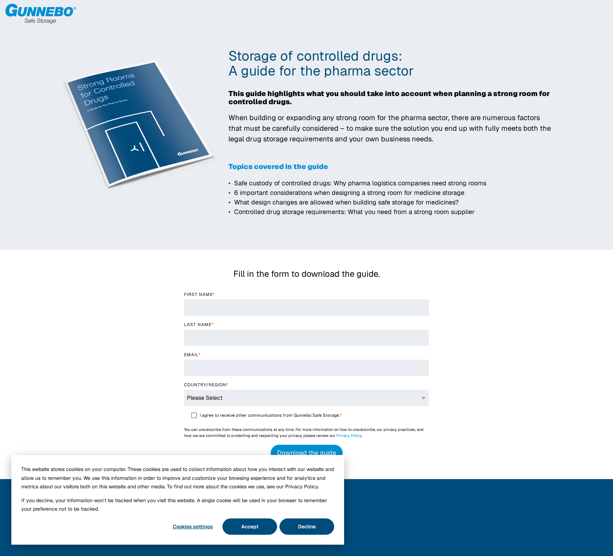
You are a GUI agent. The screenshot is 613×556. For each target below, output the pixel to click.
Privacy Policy (348, 435)
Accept (250, 526)
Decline (307, 526)
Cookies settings (193, 526)
